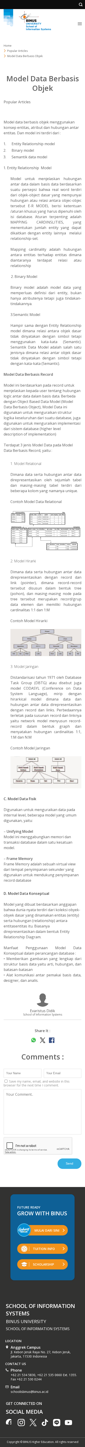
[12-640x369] (45, 530)
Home (8, 46)
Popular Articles (17, 102)
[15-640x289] (45, 772)
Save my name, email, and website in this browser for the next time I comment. (37, 1083)
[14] (45, 642)
